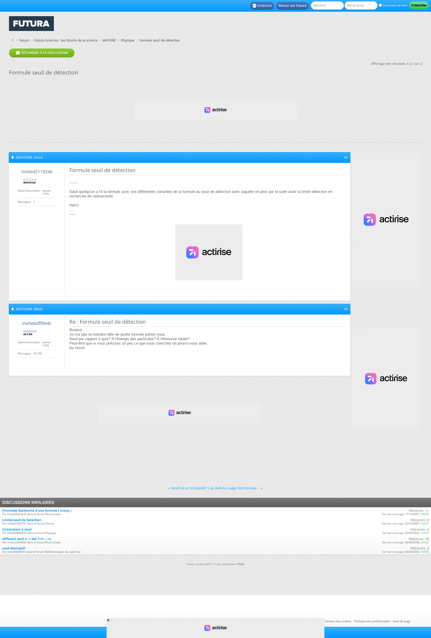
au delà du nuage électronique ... (235, 488)
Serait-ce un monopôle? (189, 488)
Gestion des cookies (338, 621)
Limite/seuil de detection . (22, 520)
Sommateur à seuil (16, 529)
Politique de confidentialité (372, 621)
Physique (128, 40)
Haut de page (402, 621)
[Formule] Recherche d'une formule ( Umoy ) (37, 510)
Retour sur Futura (292, 6)
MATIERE (109, 40)
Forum (24, 40)
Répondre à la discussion (42, 53)
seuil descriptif (13, 548)
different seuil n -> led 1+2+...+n (26, 539)
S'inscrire (262, 6)
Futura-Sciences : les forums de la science (65, 40)
